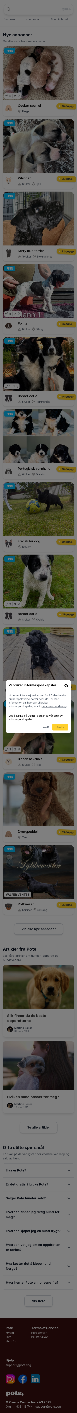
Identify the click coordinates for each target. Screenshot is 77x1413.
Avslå (46, 727)
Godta (60, 727)
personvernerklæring (54, 706)
